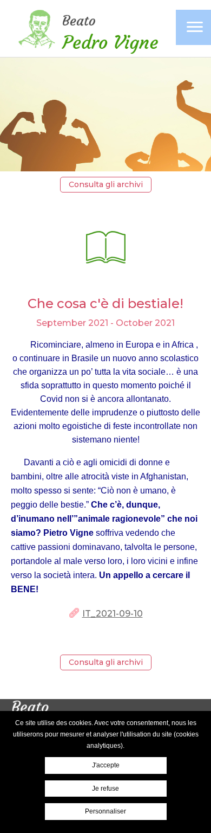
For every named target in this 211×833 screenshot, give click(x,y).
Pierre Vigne (86, 29)
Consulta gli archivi (106, 184)
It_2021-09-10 (112, 613)
